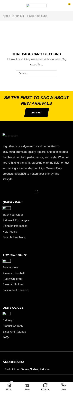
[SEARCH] (54, 73)
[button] (4, 5)
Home (6, 15)
